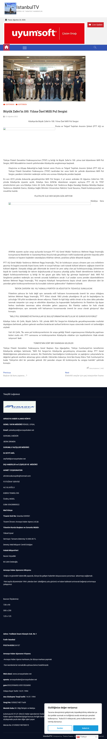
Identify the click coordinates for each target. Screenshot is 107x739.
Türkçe (83, 737)
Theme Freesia (68, 736)
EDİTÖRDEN (22, 104)
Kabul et (85, 728)
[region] (73, 718)
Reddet (60, 728)
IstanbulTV (27, 7)
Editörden (10, 104)
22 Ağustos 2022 (11, 116)
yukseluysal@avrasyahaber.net (21, 430)
